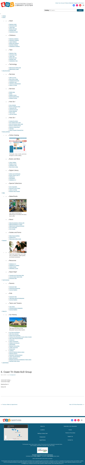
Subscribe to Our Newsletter (70, 426)
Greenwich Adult (13, 25)
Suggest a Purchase (78, 3)
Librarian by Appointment (15, 83)
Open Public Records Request (16, 338)
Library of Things (13, 85)
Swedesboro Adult (13, 31)
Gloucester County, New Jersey (48, 445)
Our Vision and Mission (14, 332)
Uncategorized (12, 374)
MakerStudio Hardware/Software (16, 226)
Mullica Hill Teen (13, 57)
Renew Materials (69, 3)
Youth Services (5, 280)
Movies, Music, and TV (14, 175)
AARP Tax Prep (12, 77)
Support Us (70, 436)
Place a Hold (12, 112)
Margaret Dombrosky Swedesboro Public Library (20, 359)
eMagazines (12, 176)
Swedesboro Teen (13, 60)
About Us (4, 311)
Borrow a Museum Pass (14, 106)
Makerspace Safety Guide (15, 239)
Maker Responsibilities (14, 235)
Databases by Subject (14, 265)
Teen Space (12, 306)
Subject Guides (12, 267)
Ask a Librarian (12, 105)
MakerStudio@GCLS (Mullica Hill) (16, 223)
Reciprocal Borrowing (14, 96)
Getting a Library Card (42, 433)
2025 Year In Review (14, 333)
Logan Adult (12, 27)
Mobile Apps (12, 92)
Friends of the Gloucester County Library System (20, 337)
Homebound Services (14, 80)
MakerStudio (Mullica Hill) (15, 67)
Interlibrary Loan (13, 82)
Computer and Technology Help (16, 275)
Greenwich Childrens (14, 40)
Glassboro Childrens (13, 38)
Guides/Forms (12, 237)
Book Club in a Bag (13, 79)
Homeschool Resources (14, 288)
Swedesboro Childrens (14, 46)
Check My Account (13, 109)
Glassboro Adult (12, 24)
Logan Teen (12, 56)
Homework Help (13, 278)
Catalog (4, 15)
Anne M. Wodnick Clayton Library (16, 352)
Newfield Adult (12, 30)
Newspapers (12, 178)
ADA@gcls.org (25, 463)
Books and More (6, 131)
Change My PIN (12, 108)
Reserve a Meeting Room (15, 125)
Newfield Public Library (14, 361)
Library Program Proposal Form (16, 130)
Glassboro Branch (13, 353)
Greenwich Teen (13, 54)
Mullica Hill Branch (13, 358)
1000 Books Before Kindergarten (16, 298)
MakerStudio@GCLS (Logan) (15, 224)
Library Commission (13, 341)
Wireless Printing (13, 98)
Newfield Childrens (13, 44)
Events (3, 17)
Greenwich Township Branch (15, 355)
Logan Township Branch (14, 356)
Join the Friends (13, 114)
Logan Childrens (13, 41)
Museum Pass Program (14, 191)
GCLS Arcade (12, 229)
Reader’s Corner (13, 95)
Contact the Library (13, 121)
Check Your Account (60, 3)
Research (4, 240)
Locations (11, 350)
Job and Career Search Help (15, 276)
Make (3, 192)
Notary (10, 93)
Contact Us (11, 340)
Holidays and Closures (14, 343)
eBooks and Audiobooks (14, 173)
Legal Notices (5, 362)
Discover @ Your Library (14, 188)
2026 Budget (12, 344)
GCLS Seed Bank (13, 186)
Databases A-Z (12, 179)
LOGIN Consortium (13, 347)
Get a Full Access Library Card (16, 124)
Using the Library (6, 70)
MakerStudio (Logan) (14, 69)
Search (80, 10)
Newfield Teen (12, 59)
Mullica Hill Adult (13, 28)
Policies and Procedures (14, 335)
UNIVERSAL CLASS (13, 268)
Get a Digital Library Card (15, 122)
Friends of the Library (70, 432)
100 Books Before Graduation (16, 308)
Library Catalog (12, 162)
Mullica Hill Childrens (14, 43)
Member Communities (14, 346)
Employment (12, 349)
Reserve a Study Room (14, 127)
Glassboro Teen (12, 53)
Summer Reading (13, 289)
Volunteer (11, 128)
